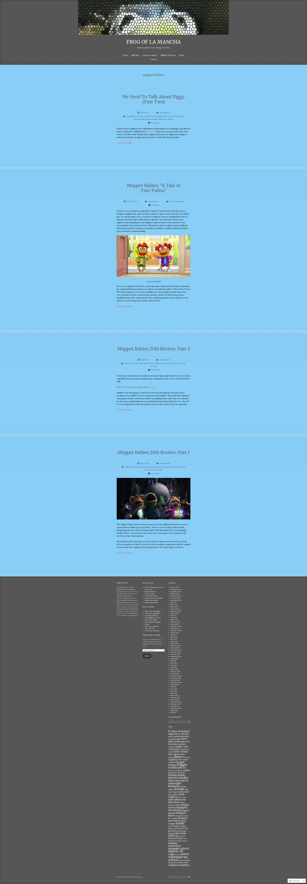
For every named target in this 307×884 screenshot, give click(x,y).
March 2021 (174, 620)
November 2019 (175, 652)
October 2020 (175, 628)
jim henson (148, 116)
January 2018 (174, 700)
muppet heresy (173, 116)
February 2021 (175, 622)
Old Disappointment (151, 602)
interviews (140, 116)
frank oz (133, 116)
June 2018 (173, 689)
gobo (187, 770)
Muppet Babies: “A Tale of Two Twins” (153, 188)
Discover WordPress (152, 626)
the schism (153, 366)
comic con (181, 746)
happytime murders (176, 773)
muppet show (145, 119)
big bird (185, 741)
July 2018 (173, 687)
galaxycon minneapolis (176, 770)
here (151, 387)
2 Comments (155, 473)
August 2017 (174, 710)
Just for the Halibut (151, 620)
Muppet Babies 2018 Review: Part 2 (153, 349)
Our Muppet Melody (151, 615)
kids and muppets (178, 790)
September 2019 (175, 656)
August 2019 (174, 659)
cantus (171, 747)
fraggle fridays (176, 763)
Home (125, 55)
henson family (152, 467)
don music (187, 757)
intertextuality (155, 363)
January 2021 (174, 624)
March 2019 (174, 669)
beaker (136, 363)
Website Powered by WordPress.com (129, 877)
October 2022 (175, 598)
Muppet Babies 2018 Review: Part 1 (153, 452)
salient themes (183, 841)
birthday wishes (177, 744)
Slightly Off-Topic (168, 55)
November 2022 (175, 596)
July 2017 (173, 713)
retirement (181, 836)
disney (141, 363)
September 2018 (175, 682)
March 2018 (174, 695)
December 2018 (175, 676)
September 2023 (176, 592)
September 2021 (175, 611)
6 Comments (155, 123)
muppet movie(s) (177, 808)
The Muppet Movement (153, 618)
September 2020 (176, 630)
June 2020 (173, 637)
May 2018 (173, 691)
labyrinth (184, 791)
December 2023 (176, 589)
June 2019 (173, 663)
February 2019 (175, 671)
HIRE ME (135, 55)
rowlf (185, 838)
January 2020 (175, 648)
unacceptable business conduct (179, 861)
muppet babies (163, 116)
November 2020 (176, 626)
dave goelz (174, 754)
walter (186, 863)
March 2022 (174, 607)
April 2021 (173, 617)
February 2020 (175, 646)
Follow (147, 656)
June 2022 (173, 604)
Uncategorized (165, 113)
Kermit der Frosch (151, 596)
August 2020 (174, 633)
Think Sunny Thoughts (152, 611)
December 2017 (175, 702)
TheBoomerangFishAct (153, 613)
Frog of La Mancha (153, 42)
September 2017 (175, 708)
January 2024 (174, 587)
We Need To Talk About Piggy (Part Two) (153, 99)
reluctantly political (177, 834)
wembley (183, 865)
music (183, 467)
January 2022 (174, 609)
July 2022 (173, 602)
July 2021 (173, 615)
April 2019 (173, 667)
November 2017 (175, 704)
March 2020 (174, 643)
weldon (172, 865)
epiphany (173, 759)
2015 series (133, 467)
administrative (182, 736)
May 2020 (173, 639)
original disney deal (177, 827)
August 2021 (174, 613)
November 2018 (175, 678)
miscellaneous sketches (177, 801)
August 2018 (174, 684)
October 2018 (175, 680)
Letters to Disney (149, 55)
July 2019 (173, 661)
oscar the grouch (178, 829)
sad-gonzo (172, 841)
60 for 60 (179, 733)
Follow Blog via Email (151, 635)
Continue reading (125, 143)
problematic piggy (156, 119)
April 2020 (173, 641)
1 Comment (155, 205)
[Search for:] (177, 722)
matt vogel (166, 467)
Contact (153, 59)
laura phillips (173, 794)
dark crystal (181, 751)
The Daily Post (150, 628)
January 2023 (174, 594)
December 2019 (175, 650)
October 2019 (175, 654)
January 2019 (174, 674)
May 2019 (173, 665)
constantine (174, 749)
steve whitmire (168, 119)
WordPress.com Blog (152, 631)
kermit (155, 116)
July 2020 (173, 635)
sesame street (178, 848)
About (181, 55)
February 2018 (175, 697)
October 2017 (175, 706)
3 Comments (155, 370)
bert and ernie (177, 740)
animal (131, 363)
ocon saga (173, 826)
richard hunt (175, 838)
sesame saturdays (174, 844)
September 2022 (176, 600)
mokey (182, 802)
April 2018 (173, 693)
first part (150, 131)
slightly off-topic (176, 852)
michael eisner (180, 797)
